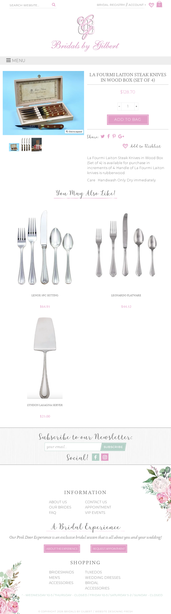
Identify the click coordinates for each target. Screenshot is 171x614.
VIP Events (95, 513)
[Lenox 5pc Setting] (44, 247)
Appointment (98, 507)
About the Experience (62, 548)
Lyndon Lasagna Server (45, 405)
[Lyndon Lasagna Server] (44, 357)
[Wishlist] (151, 6)
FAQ (52, 513)
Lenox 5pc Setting (44, 295)
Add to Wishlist (145, 146)
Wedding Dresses (103, 578)
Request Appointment (109, 548)
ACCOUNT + (137, 5)
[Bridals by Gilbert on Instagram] (104, 460)
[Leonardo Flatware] (126, 244)
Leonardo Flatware (126, 295)
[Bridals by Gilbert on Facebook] (95, 460)
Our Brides (60, 507)
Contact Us (96, 502)
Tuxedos (93, 572)
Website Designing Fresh (114, 611)
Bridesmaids (61, 572)
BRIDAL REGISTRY (111, 5)
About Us (58, 502)
